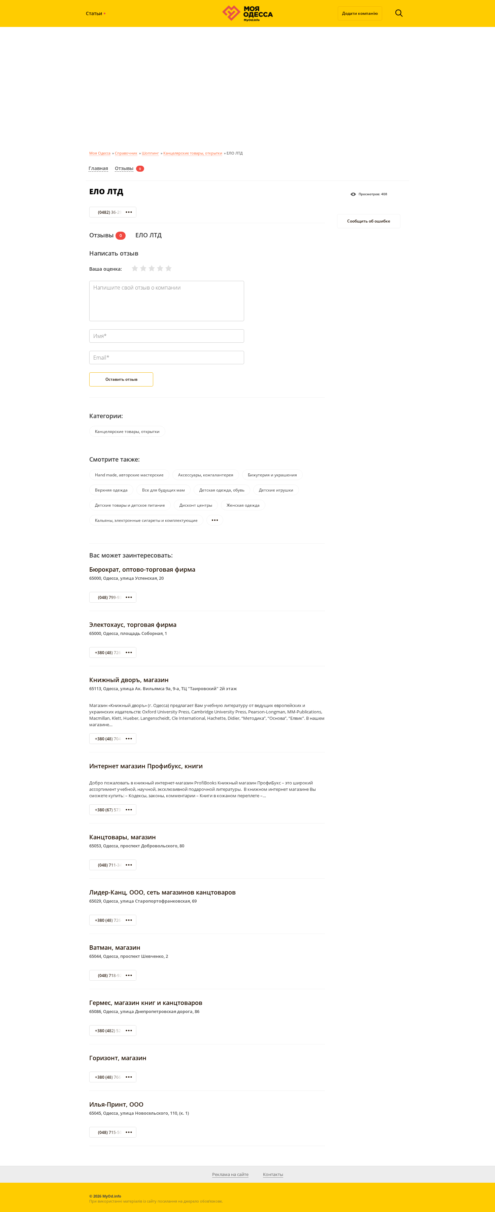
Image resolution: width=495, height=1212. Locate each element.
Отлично (164, 268)
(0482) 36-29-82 (113, 212)
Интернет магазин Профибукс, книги (146, 766)
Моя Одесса (99, 153)
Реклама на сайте (230, 1174)
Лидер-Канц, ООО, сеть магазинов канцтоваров (162, 892)
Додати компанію (360, 13)
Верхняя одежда (111, 490)
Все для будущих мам (163, 490)
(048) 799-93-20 (113, 597)
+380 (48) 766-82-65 (114, 1077)
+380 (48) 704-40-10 (114, 739)
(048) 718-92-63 (113, 975)
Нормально (147, 268)
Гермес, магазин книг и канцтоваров (145, 1003)
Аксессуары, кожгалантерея (205, 475)
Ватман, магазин (114, 947)
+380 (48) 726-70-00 (114, 652)
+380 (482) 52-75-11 (114, 1031)
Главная (98, 168)
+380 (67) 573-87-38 (114, 810)
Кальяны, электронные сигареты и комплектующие (146, 520)
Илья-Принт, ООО (116, 1104)
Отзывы (124, 168)
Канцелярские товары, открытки (192, 153)
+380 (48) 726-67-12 (114, 920)
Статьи (94, 13)
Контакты (273, 1174)
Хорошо (156, 268)
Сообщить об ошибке (368, 221)
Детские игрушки (276, 490)
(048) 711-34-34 (113, 865)
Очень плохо (130, 268)
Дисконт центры (195, 505)
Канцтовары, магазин (122, 837)
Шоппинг (150, 153)
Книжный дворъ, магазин (129, 680)
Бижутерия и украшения (272, 475)
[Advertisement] (247, 87)
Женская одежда (243, 505)
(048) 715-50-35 (113, 1132)
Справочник (126, 153)
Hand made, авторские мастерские (129, 475)
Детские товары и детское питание (130, 505)
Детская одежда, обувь (221, 490)
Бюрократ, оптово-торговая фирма (142, 569)
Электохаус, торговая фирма (132, 624)
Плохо (139, 268)
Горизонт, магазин (117, 1058)
